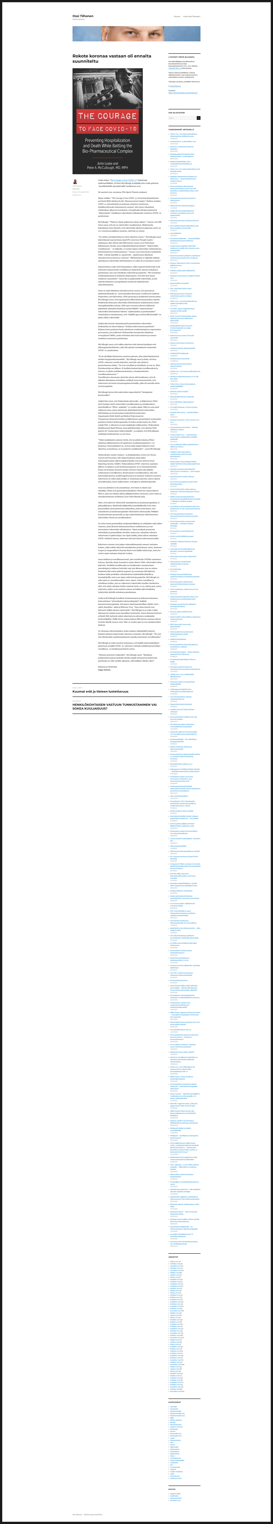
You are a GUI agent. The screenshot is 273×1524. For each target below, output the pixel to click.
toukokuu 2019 (175, 1378)
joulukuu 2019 (175, 1362)
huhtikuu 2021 (175, 1326)
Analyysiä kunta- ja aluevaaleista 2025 (183, 141)
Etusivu (177, 16)
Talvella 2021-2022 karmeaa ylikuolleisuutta (185, 371)
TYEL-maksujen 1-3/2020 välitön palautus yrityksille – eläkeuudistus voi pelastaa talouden (184, 1167)
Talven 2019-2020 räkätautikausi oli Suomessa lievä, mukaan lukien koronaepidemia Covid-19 (182, 1069)
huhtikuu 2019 (175, 1380)
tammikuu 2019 (175, 1387)
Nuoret (172, 1445)
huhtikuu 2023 (175, 1282)
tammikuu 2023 (175, 1286)
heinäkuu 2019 (175, 1373)
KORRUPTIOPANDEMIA (178, 639)
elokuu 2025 (174, 1261)
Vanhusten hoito (176, 1478)
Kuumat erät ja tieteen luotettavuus (182, 343)
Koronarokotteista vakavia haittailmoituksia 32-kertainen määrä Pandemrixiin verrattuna (185, 756)
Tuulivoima (174, 1463)
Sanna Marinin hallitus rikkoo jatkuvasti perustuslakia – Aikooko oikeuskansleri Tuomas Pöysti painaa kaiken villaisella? (183, 988)
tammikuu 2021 (175, 1333)
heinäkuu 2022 (175, 1295)
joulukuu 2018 (175, 1389)
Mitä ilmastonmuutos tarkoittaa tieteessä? (184, 221)
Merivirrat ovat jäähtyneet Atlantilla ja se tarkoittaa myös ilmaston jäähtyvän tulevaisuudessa (184, 1059)
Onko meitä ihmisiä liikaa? (179, 796)
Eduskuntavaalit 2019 (177, 1413)
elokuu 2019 (174, 1371)
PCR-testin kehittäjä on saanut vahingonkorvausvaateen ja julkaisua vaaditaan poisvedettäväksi (182, 913)
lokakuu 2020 (174, 1340)
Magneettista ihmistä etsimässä (181, 704)
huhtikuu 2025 (175, 1264)
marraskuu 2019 (175, 1364)
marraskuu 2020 (175, 1338)
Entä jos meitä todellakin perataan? (182, 536)
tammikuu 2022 (175, 1306)
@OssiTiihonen (175, 86)
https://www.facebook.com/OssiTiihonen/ (183, 93)
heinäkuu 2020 (175, 1347)
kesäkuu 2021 (174, 1322)
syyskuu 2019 (174, 1369)
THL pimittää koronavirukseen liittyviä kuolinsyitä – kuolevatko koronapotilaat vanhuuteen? (183, 1086)
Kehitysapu (174, 1429)
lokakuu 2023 (174, 1273)
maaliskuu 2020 (175, 1355)
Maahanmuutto (175, 1440)
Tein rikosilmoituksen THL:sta (180, 1030)
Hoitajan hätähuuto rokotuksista (181, 891)
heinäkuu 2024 (175, 1268)
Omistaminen (174, 1449)
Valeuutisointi (175, 1476)
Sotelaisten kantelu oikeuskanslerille (182, 348)
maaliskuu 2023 (175, 1284)
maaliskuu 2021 (175, 1329)
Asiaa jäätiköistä (175, 233)
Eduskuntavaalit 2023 (177, 1416)
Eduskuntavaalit (175, 1411)
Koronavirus (77, 195)
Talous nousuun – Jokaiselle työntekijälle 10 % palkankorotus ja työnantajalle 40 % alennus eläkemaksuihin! (185, 1096)
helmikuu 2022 (175, 1304)
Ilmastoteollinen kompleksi (179, 283)
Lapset (172, 1438)
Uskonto (173, 1469)
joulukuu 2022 (175, 1288)
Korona (75, 192)
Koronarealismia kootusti (178, 980)
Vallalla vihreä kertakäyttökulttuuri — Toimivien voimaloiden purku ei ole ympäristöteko (183, 213)
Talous (172, 1456)
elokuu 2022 (174, 1293)
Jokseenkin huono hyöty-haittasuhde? (183, 556)
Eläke (172, 1418)
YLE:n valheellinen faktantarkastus (182, 402)
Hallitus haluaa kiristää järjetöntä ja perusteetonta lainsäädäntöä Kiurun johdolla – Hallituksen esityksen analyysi (185, 499)
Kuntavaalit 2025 (176, 1436)
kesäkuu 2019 (174, 1376)
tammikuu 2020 (175, 1360)
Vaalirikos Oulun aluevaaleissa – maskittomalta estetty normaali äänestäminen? (181, 454)
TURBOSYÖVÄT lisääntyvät (179, 353)
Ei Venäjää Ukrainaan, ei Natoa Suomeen (183, 407)
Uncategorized (175, 1467)
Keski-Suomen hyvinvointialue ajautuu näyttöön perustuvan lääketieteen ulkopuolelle (183, 318)
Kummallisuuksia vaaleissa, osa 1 (181, 764)
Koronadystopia (175, 569)
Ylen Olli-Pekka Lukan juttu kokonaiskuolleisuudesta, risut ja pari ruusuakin (183, 876)
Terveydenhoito (83, 192)
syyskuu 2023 (174, 1275)
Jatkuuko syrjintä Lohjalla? (179, 391)
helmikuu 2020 (175, 1358)
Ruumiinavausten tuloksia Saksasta (182, 477)
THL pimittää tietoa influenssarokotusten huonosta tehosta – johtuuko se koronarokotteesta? (184, 1037)
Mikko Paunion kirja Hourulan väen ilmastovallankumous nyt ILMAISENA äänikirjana (183, 1113)
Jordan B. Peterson (176, 1427)
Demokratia (174, 1409)
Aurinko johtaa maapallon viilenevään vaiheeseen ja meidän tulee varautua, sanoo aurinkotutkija (184, 248)
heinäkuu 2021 (175, 1320)
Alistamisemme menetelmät (179, 359)
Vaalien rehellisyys (176, 1472)
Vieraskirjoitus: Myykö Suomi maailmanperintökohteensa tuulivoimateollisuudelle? (180, 1005)
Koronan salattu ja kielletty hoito (181, 612)
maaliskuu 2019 (175, 1382)
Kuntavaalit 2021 (175, 1434)
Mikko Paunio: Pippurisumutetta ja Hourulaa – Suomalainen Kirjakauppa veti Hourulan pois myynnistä (185, 1015)
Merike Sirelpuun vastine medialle (181, 811)
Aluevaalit (173, 1407)
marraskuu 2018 (175, 1391)
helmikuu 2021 (175, 1331)
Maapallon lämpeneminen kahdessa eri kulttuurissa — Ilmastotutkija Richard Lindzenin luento (183, 179)
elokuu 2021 (174, 1317)
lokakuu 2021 (174, 1313)
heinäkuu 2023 (175, 1279)
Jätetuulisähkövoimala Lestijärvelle (182, 397)
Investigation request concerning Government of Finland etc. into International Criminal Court (181, 779)
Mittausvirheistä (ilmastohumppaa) (182, 206)
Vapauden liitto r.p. (174, 68)
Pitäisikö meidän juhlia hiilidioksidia (182, 271)
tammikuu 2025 (175, 1266)
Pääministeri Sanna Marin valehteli (182, 1052)
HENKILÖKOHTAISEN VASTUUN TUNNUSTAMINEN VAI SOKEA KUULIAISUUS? (181, 328)
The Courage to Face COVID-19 (124, 180)
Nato (171, 1442)
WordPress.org (175, 1500)
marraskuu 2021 (175, 1311)
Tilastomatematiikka (177, 1460)
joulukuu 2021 (175, 1308)
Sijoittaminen (174, 1454)
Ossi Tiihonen (83, 16)
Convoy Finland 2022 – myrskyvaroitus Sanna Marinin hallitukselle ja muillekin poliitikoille (183, 437)
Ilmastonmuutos (176, 1425)
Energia (172, 1422)
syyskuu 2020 (174, 1342)
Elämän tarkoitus (176, 1420)
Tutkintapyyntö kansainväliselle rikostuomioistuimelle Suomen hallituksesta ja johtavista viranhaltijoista (185, 789)
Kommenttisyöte (176, 1498)
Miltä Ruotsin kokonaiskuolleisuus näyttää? (185, 851)
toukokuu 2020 (175, 1351)
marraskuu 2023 (175, 1270)
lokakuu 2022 (174, 1291)
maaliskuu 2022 (175, 1302)
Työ (171, 1465)
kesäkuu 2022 (175, 1297)
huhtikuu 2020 (175, 1353)
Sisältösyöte (174, 1496)
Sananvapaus (174, 1451)
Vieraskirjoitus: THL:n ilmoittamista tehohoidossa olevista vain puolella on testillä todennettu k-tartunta (183, 803)
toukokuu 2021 (175, 1324)
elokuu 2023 (174, 1277)
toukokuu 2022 (175, 1300)
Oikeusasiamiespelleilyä (178, 846)
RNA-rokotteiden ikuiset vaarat (180, 288)
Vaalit (172, 1474)
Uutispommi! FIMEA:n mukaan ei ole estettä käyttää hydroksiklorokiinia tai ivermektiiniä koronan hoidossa (185, 866)
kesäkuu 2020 (175, 1349)
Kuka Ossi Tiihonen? (191, 16)
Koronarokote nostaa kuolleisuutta (182, 531)
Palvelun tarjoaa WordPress (93, 1515)
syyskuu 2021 (174, 1315)
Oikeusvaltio (174, 1447)
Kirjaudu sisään (175, 1494)
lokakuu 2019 (174, 1367)
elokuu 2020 (174, 1344)
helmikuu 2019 (175, 1385)
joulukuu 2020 (175, 1335)
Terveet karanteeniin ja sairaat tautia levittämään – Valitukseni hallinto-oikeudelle (182, 524)
